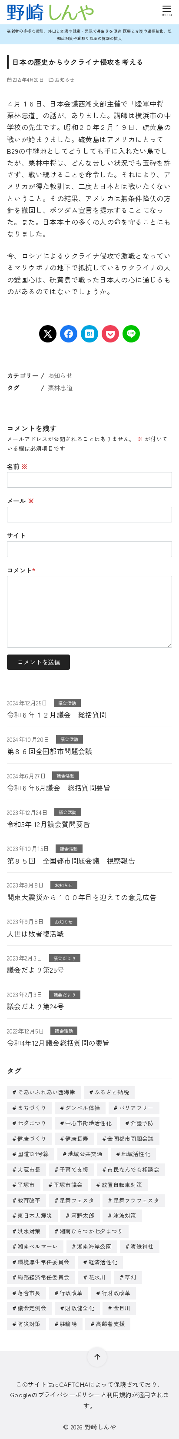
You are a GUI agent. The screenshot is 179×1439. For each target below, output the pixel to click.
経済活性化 (103, 1262)
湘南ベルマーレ (37, 1246)
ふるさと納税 (111, 1092)
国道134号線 (33, 1154)
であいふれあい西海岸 (46, 1092)
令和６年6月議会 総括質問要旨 (58, 787)
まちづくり (31, 1107)
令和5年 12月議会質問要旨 (48, 824)
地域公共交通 (85, 1154)
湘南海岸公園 (94, 1246)
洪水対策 (28, 1231)
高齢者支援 (110, 1323)
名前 (17, 466)
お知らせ (65, 79)
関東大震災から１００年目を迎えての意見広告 (81, 897)
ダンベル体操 (82, 1107)
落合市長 (28, 1293)
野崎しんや (100, 1426)
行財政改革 (116, 1293)
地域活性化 (135, 1154)
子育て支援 (74, 1169)
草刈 (130, 1277)
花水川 (97, 1277)
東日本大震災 (34, 1215)
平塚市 (26, 1184)
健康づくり (31, 1138)
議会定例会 (31, 1308)
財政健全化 (79, 1308)
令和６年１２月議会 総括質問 (57, 714)
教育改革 (28, 1200)
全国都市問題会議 (130, 1138)
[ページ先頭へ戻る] (97, 1357)
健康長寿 (76, 1138)
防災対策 (28, 1323)
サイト (16, 535)
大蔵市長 (28, 1169)
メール (20, 500)
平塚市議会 (68, 1184)
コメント (21, 570)
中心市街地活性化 (88, 1123)
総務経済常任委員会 (43, 1277)
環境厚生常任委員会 (43, 1262)
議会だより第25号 (35, 969)
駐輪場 (68, 1323)
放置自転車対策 (122, 1184)
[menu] (167, 10)
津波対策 (124, 1215)
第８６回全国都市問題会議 (50, 751)
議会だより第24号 (35, 1006)
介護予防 (141, 1123)
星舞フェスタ (77, 1200)
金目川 (122, 1308)
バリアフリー (136, 1107)
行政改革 (71, 1293)
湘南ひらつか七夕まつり (91, 1231)
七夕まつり (31, 1123)
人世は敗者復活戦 (35, 933)
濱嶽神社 (141, 1246)
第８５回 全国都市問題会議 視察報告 (71, 860)
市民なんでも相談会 (133, 1169)
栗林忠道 (60, 387)
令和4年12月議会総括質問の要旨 (58, 1042)
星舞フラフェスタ (136, 1200)
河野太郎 (82, 1215)
